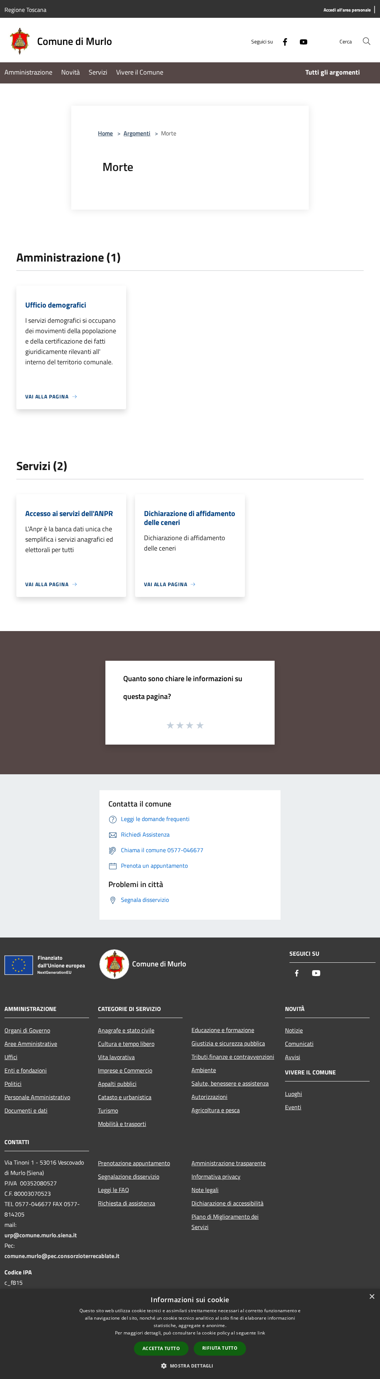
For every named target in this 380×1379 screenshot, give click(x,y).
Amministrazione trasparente (228, 1163)
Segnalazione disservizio (128, 1176)
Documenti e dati (26, 1110)
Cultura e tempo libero (126, 1043)
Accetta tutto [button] (161, 1348)
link (261, 1333)
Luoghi (293, 1093)
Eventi (293, 1107)
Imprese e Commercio (125, 1070)
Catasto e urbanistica (124, 1097)
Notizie (294, 1030)
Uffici (10, 1057)
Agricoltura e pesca (215, 1110)
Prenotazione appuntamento (134, 1163)
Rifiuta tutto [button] (220, 1348)
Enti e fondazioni (25, 1070)
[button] (190, 1365)
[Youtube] (300, 41)
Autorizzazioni (209, 1096)
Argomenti (137, 133)
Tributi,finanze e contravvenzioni (232, 1056)
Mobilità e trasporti (122, 1123)
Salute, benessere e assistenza (230, 1083)
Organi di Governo (27, 1030)
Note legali (205, 1189)
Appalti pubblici (117, 1083)
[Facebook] (282, 41)
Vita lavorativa (116, 1057)
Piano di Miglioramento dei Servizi (225, 1221)
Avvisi (292, 1057)
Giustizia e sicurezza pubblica (228, 1043)
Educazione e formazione (222, 1029)
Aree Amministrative (30, 1043)
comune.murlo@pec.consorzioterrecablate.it (61, 1255)
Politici (13, 1083)
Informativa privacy (215, 1176)
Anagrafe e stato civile (126, 1030)
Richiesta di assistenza (126, 1203)
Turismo (108, 1110)
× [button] (371, 1297)
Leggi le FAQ (113, 1189)
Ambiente (203, 1070)
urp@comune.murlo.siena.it (40, 1235)
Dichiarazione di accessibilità (227, 1203)
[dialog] (190, 1334)
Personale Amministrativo (37, 1097)
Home (105, 133)
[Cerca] (367, 41)
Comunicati (299, 1043)
